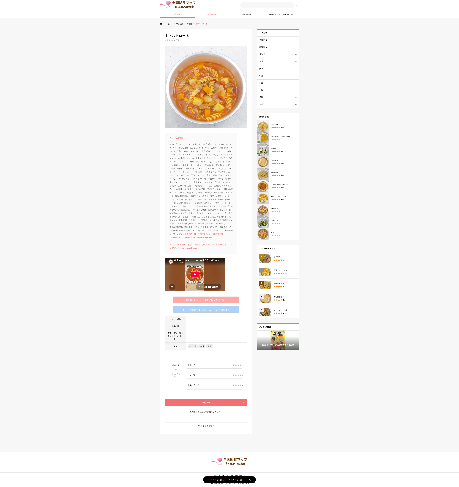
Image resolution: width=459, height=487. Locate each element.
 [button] (297, 340)
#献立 (215, 234)
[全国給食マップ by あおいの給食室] (178, 5)
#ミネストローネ (192, 234)
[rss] (245, 476)
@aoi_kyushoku (176, 138)
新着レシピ (212, 14)
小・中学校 (193, 346)
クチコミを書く (236, 480)
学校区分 (263, 40)
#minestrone (174, 237)
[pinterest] (232, 476)
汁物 (209, 346)
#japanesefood (205, 237)
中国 (261, 90)
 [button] (259, 340)
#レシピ (209, 234)
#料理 (220, 234)
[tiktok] (218, 476)
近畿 (261, 83)
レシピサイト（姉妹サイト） (281, 14)
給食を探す (177, 14)
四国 (261, 97)
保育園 (202, 346)
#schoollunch (186, 237)
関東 (261, 69)
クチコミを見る (216, 480)
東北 (261, 61)
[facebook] (227, 476)
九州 (261, 104)
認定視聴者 (247, 14)
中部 (261, 76)
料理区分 (263, 47)
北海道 (262, 54)
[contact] (240, 476)
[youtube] (236, 476)
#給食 (202, 234)
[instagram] (214, 476)
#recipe (195, 237)
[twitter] (223, 476)
